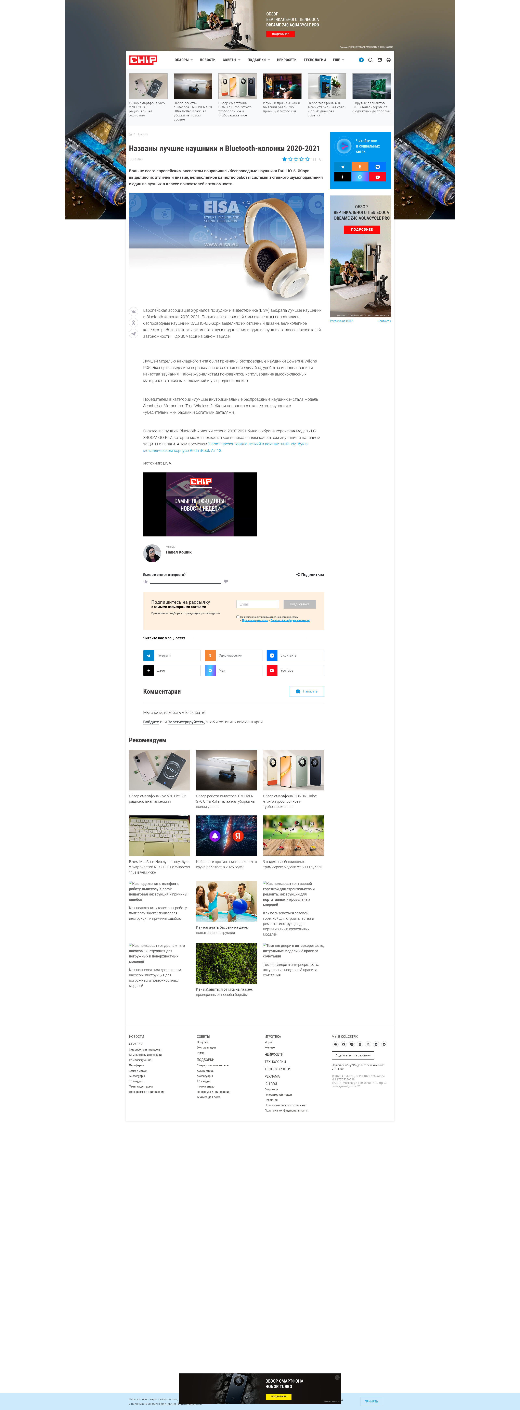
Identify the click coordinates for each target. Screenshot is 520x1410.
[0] (226, 581)
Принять (371, 1401)
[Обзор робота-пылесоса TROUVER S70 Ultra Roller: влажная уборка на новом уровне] (226, 770)
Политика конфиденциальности (286, 1110)
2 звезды (290, 159)
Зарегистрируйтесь (186, 722)
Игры (268, 1042)
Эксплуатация (206, 1047)
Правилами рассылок (255, 620)
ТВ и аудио (136, 1081)
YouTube (287, 670)
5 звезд (307, 159)
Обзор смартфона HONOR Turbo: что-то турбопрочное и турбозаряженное (235, 109)
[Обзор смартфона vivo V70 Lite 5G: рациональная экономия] (159, 770)
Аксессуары (137, 1076)
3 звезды (296, 159)
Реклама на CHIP (341, 321)
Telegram (164, 655)
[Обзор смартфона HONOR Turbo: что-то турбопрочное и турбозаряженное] (293, 770)
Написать (310, 691)
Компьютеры (205, 1070)
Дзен (161, 670)
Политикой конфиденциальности (290, 620)
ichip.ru (271, 1084)
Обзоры (182, 60)
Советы (229, 60)
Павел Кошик (179, 552)
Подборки (257, 60)
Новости (208, 60)
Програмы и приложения (213, 1091)
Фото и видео (138, 1070)
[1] (145, 581)
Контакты (384, 321)
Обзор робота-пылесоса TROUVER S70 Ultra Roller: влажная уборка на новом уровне (193, 111)
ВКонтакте (288, 655)
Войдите (151, 722)
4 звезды (301, 159)
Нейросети (287, 60)
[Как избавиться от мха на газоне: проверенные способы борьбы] (226, 963)
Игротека (273, 1037)
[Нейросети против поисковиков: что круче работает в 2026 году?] (226, 835)
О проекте (271, 1089)
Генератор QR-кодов (278, 1094)
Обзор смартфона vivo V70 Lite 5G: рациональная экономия (147, 109)
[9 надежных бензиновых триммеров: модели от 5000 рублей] (293, 835)
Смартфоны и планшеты (145, 1049)
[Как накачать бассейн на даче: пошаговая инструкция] (226, 901)
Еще (336, 60)
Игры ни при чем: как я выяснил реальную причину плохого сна (281, 107)
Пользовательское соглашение (285, 1105)
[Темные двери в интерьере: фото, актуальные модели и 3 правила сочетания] (293, 951)
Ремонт (202, 1052)
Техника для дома (141, 1086)
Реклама (272, 1076)
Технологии (315, 60)
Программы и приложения (147, 1091)
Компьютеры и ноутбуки (145, 1054)
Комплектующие (140, 1060)
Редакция (271, 1100)
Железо (270, 1047)
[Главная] (130, 134)
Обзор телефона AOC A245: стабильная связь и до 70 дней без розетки (327, 109)
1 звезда (285, 159)
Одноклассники (230, 655)
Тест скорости (277, 1069)
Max (222, 670)
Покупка (202, 1042)
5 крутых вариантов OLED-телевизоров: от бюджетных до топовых (371, 107)
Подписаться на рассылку (353, 1055)
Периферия (136, 1065)
